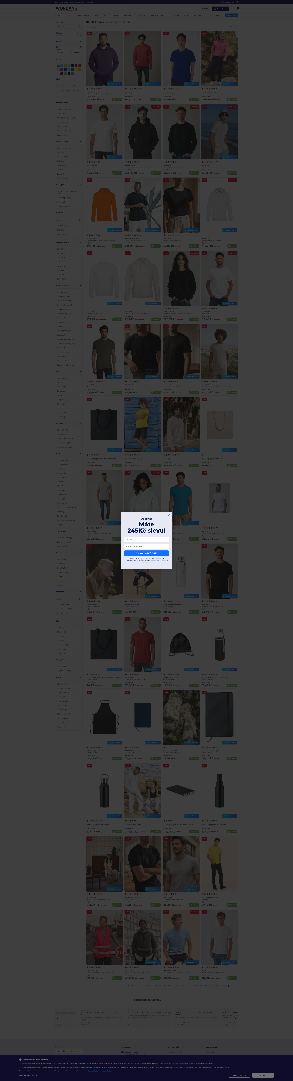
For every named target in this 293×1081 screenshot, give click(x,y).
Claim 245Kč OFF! (146, 553)
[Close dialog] (169, 515)
